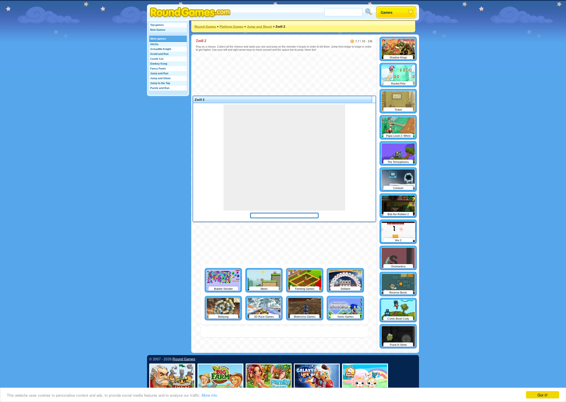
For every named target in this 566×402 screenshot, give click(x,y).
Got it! (542, 395)
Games (386, 12)
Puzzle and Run (159, 88)
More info (209, 395)
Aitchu (154, 44)
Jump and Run (159, 73)
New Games (157, 29)
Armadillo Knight (160, 49)
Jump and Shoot (160, 78)
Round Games (205, 26)
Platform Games (231, 26)
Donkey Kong (158, 63)
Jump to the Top (160, 83)
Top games (157, 25)
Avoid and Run (159, 54)
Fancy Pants (158, 68)
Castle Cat (156, 58)
